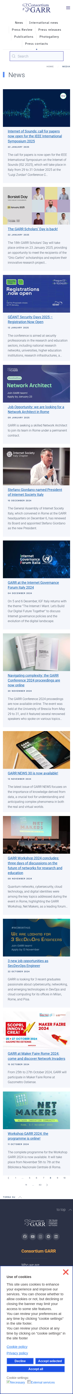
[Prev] (8, 1177)
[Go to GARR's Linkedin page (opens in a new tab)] (56, 1236)
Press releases (49, 30)
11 (26, 1185)
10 (64, 1178)
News (19, 23)
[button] (68, 8)
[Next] (47, 1184)
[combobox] (36, 56)
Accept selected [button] (50, 1361)
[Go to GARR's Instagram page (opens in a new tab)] (24, 1236)
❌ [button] (66, 1272)
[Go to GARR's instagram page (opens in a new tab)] (40, 1236)
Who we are (30, 1265)
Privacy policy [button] (17, 1353)
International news (43, 23)
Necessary (17, 1382)
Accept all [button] (35, 1369)
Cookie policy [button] (17, 1347)
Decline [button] (20, 1361)
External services (43, 1382)
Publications (23, 37)
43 (40, 1185)
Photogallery (49, 37)
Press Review (22, 30)
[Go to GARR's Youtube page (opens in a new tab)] (32, 1236)
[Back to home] (36, 8)
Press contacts (36, 44)
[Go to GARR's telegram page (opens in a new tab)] (48, 1236)
